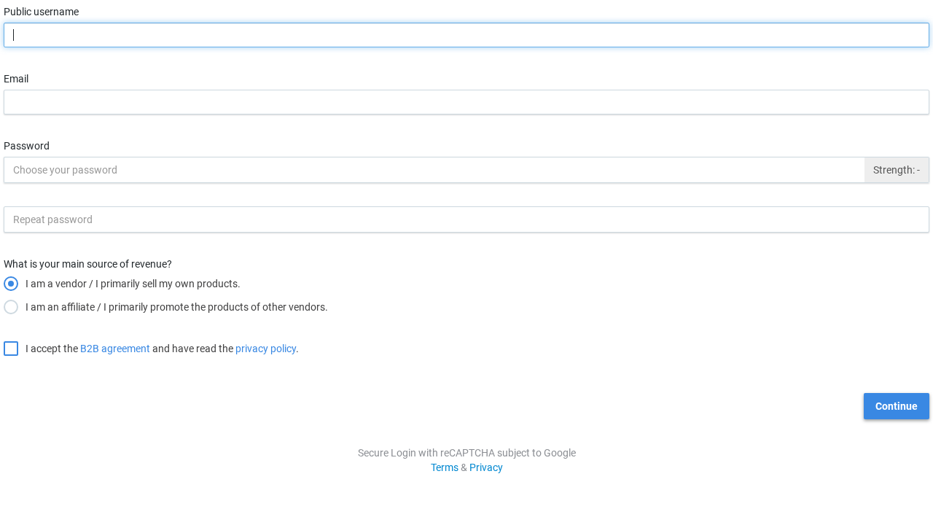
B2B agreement (115, 348)
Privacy (486, 467)
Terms (444, 467)
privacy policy (265, 348)
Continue (896, 406)
